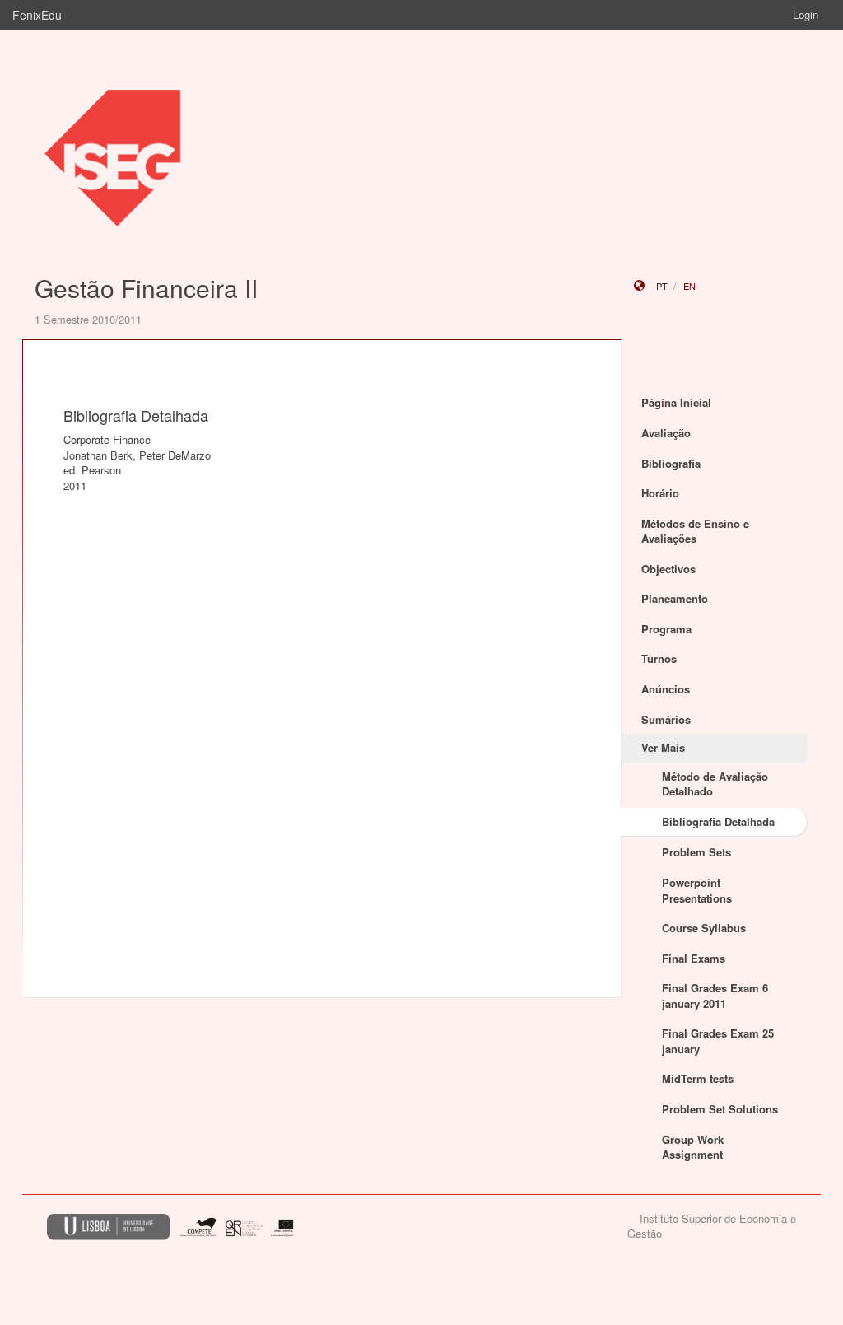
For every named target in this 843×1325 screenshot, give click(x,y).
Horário (660, 493)
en (689, 285)
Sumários (666, 719)
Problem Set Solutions (720, 1109)
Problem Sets (696, 852)
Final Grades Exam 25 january (718, 1041)
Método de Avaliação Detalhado (715, 784)
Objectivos (668, 568)
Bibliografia (671, 463)
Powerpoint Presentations (697, 890)
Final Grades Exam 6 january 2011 (715, 995)
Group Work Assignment (693, 1147)
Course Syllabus (704, 927)
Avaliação (666, 433)
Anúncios (665, 689)
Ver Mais (663, 747)
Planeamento (674, 598)
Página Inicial (676, 402)
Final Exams (693, 958)
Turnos (659, 658)
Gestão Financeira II (146, 288)
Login (805, 14)
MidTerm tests (698, 1078)
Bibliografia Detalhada (718, 821)
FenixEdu (37, 15)
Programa (666, 629)
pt (662, 285)
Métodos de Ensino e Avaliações (695, 531)
